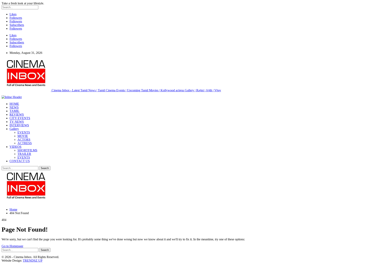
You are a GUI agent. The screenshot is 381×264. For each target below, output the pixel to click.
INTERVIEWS (19, 125)
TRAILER (24, 154)
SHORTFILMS (27, 150)
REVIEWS (17, 114)
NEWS (14, 107)
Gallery (14, 129)
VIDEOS (15, 146)
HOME (14, 103)
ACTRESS (24, 143)
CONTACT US (20, 161)
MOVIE (22, 136)
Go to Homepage (12, 246)
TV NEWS (17, 121)
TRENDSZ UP (32, 260)
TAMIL (14, 111)
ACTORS (23, 139)
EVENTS (23, 132)
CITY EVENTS (20, 118)
